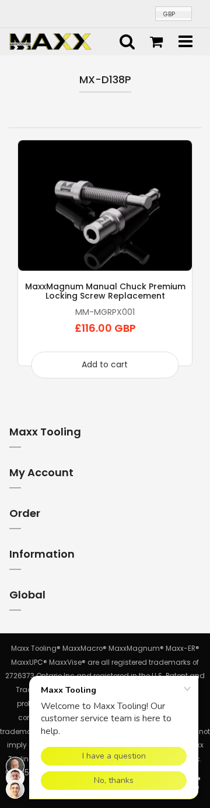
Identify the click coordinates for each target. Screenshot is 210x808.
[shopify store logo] (50, 40)
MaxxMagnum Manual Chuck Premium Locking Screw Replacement (105, 291)
